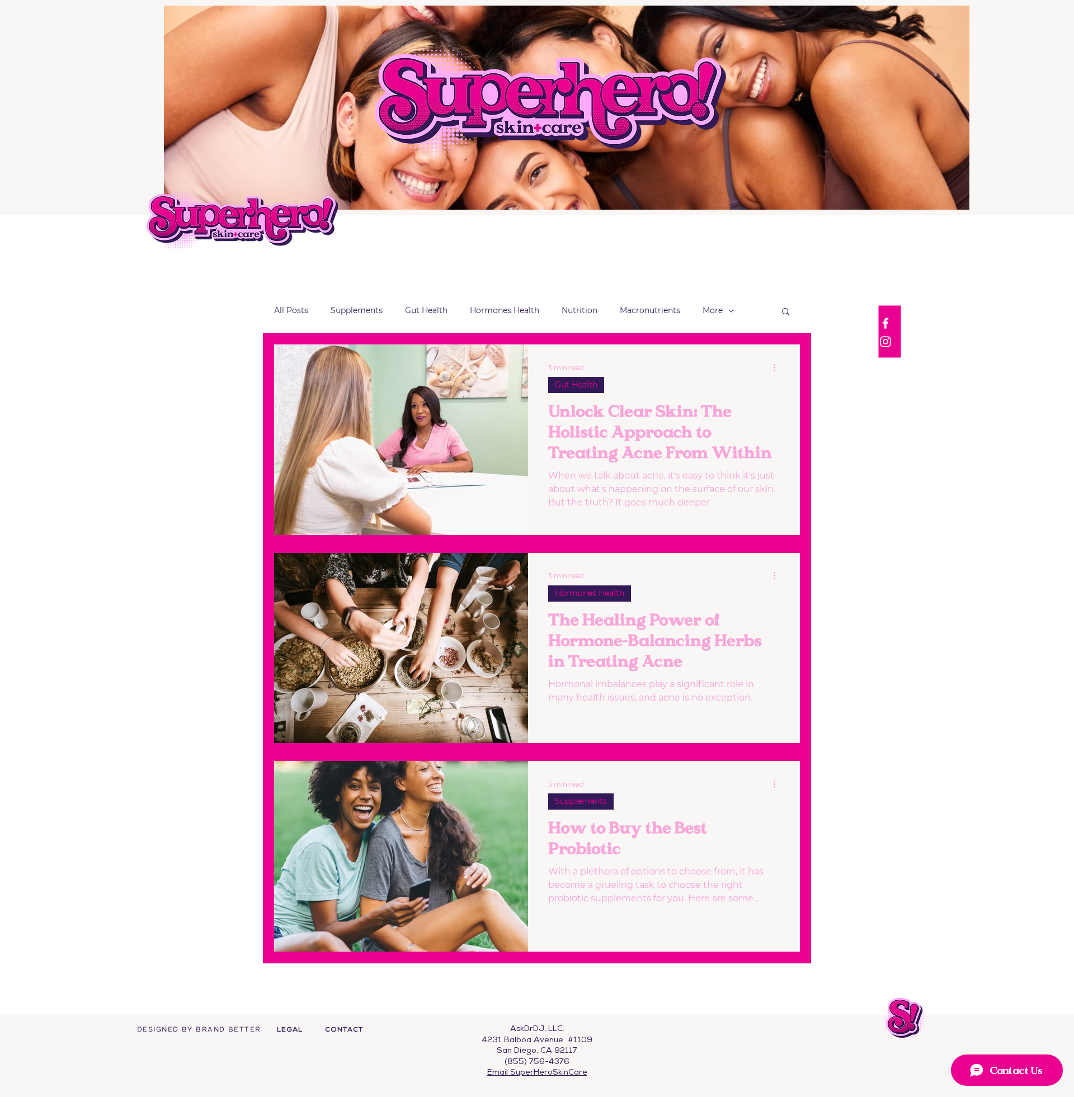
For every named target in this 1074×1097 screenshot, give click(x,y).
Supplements (357, 310)
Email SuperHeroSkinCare (537, 1072)
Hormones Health (504, 310)
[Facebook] (885, 323)
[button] (785, 312)
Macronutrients (650, 310)
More (713, 310)
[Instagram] (885, 341)
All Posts (291, 310)
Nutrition (579, 310)
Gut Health (426, 310)
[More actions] (778, 367)
